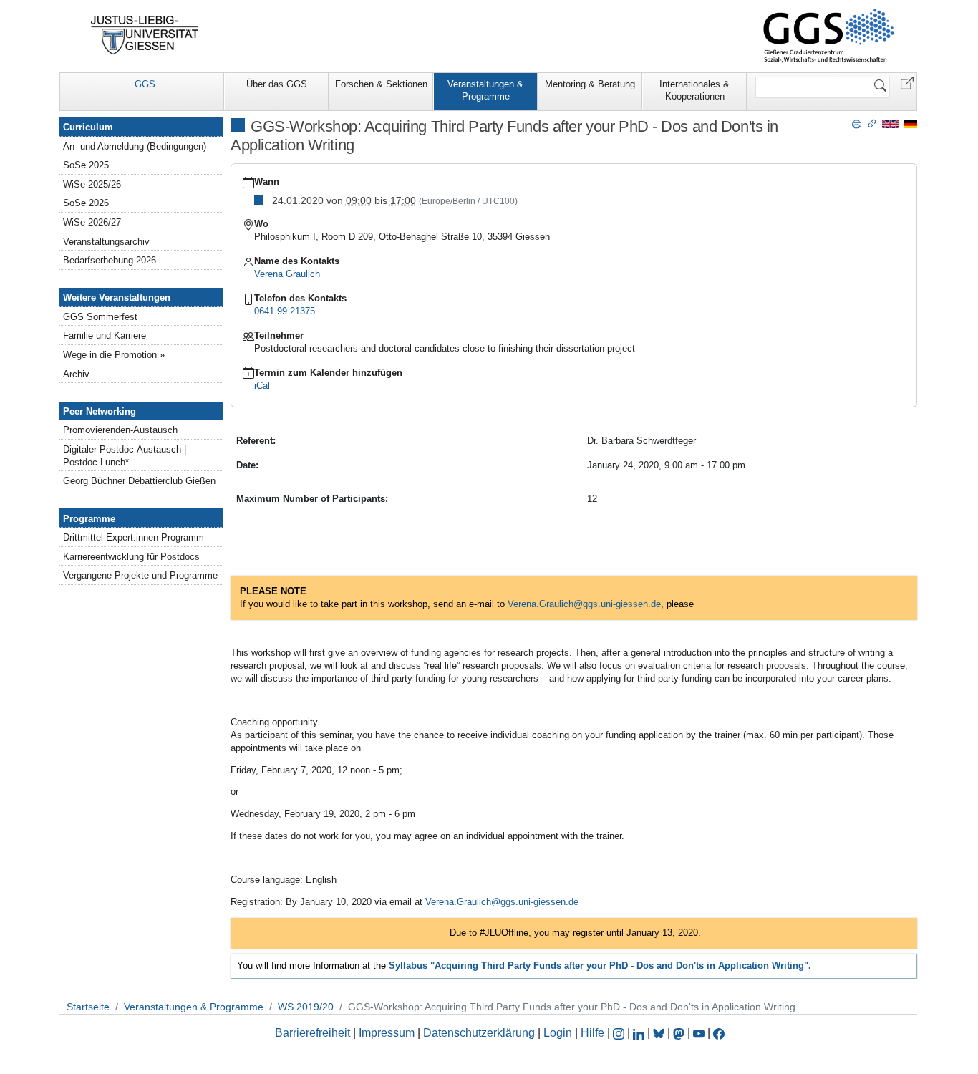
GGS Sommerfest (100, 316)
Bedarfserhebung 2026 (109, 260)
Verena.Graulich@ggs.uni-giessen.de (501, 901)
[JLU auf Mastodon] (680, 1033)
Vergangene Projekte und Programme (140, 575)
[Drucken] (856, 123)
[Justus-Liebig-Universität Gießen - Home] (144, 35)
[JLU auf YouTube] (699, 1033)
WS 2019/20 (306, 1006)
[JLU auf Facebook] (719, 1033)
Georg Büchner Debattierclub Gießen (139, 480)
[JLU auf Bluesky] (660, 1033)
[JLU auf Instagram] (620, 1033)
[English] (890, 123)
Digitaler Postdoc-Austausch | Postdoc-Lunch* (124, 456)
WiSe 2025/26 (92, 184)
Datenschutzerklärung (479, 1033)
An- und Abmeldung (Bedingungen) (134, 146)
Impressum (387, 1033)
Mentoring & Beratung (590, 84)
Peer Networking (99, 411)
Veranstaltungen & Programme (485, 90)
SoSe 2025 (86, 165)
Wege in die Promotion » (114, 354)
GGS (145, 84)
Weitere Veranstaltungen (116, 297)
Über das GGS (276, 84)
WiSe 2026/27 (92, 222)
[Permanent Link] (872, 123)
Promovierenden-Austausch (120, 430)
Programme (89, 518)
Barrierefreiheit (312, 1033)
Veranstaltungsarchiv (106, 241)
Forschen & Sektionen (381, 84)
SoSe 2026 (86, 203)
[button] (907, 82)
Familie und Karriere (104, 335)
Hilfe (592, 1033)
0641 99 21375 (284, 311)
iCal (262, 385)
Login (559, 1033)
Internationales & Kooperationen (694, 90)
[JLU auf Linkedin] (640, 1033)
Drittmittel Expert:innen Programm (133, 537)
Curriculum (88, 127)
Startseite (88, 1006)
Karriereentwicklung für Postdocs (131, 556)
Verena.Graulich (540, 604)
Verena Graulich (287, 273)
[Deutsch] (910, 123)
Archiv (76, 374)
